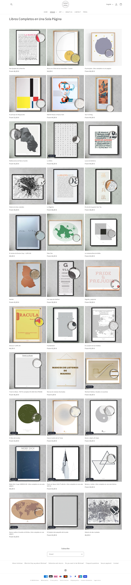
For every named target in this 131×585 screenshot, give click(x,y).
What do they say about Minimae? (35, 563)
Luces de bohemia (90, 161)
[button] (11, 4)
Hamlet (11, 299)
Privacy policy (54, 580)
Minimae (36, 580)
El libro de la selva (14, 438)
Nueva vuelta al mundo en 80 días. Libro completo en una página (26, 533)
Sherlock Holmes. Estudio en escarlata (96, 392)
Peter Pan (50, 253)
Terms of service (64, 580)
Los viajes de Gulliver (53, 299)
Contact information (86, 580)
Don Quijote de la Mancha (17, 68)
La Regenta (50, 207)
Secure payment (106, 563)
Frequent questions (92, 563)
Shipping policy (75, 580)
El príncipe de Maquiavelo (17, 115)
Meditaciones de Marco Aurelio (18, 161)
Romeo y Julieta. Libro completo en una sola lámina (100, 484)
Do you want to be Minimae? (74, 563)
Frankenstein (51, 346)
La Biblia (49, 161)
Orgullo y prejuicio (90, 299)
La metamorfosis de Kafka (93, 253)
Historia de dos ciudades (16, 207)
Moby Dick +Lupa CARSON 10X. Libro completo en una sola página (27, 485)
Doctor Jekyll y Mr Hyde (92, 438)
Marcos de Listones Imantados (56, 392)
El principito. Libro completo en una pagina (98, 68)
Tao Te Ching (89, 115)
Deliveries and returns (56, 563)
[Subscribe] (81, 554)
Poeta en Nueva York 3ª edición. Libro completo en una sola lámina (65, 485)
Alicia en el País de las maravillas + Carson (59, 68)
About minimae (17, 563)
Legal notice (97, 580)
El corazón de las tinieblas (93, 346)
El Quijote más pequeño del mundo (57, 532)
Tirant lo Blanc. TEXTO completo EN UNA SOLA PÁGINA (25, 392)
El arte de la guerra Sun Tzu (93, 207)
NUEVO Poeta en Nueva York (55, 115)
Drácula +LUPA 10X (14, 346)
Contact (116, 563)
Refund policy (44, 580)
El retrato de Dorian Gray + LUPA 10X (20, 253)
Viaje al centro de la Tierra (55, 438)
